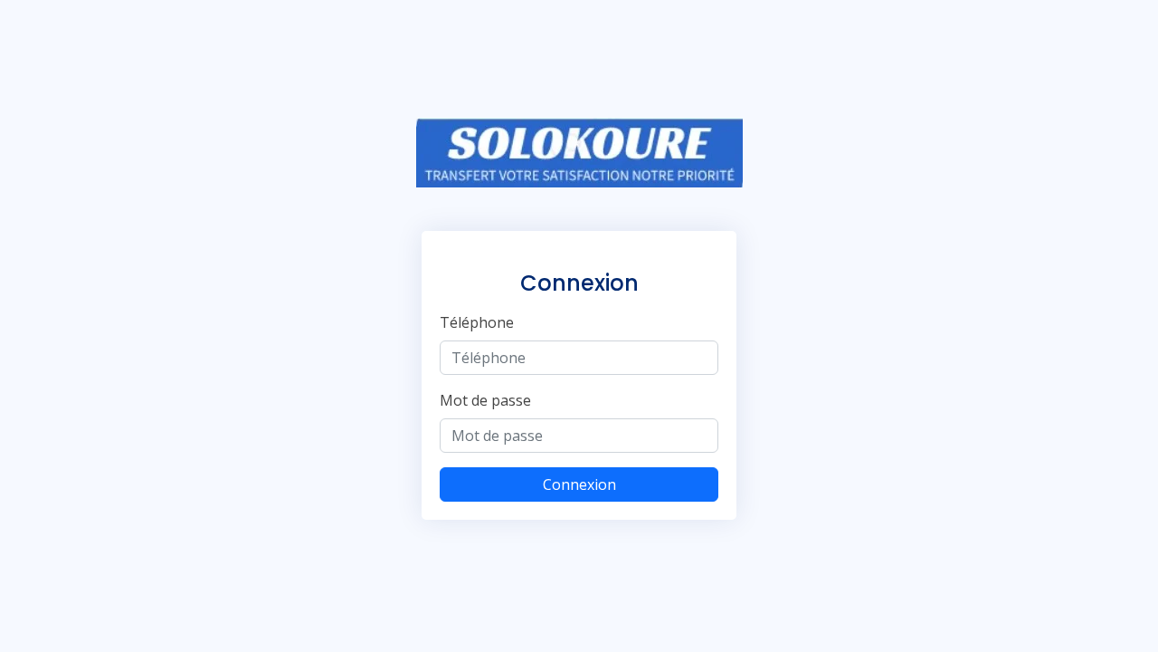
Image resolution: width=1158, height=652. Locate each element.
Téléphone (477, 322)
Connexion (579, 484)
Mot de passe (485, 400)
